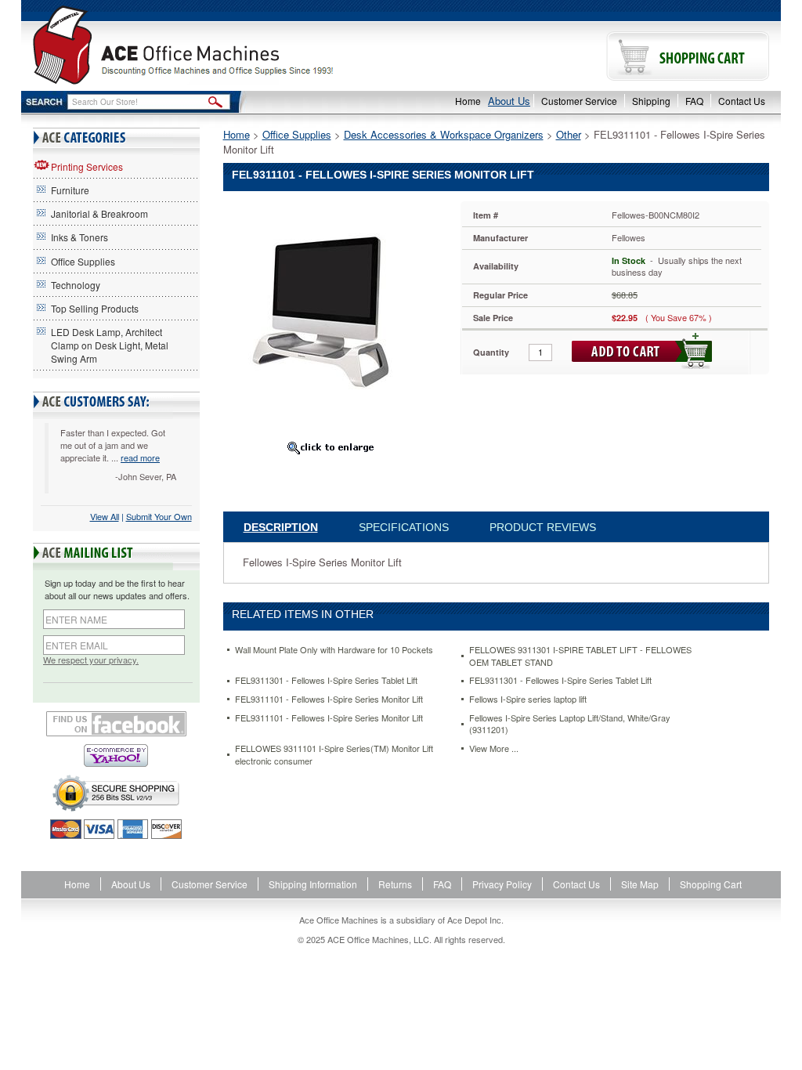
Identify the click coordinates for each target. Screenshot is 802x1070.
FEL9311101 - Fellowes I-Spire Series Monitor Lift (329, 699)
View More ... (493, 748)
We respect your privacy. (91, 660)
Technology (75, 284)
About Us (509, 100)
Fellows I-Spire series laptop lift (528, 699)
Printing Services (87, 166)
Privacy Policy (502, 884)
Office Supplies (83, 261)
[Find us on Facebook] (116, 723)
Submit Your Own (159, 516)
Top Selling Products (95, 308)
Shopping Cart (711, 884)
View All (104, 516)
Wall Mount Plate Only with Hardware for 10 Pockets (334, 650)
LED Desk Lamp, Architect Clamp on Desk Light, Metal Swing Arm (109, 345)
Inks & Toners (79, 237)
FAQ (694, 100)
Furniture (70, 190)
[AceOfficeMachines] (211, 45)
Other (568, 134)
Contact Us (741, 100)
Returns (395, 884)
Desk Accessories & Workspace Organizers (444, 134)
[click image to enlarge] (330, 447)
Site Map (640, 884)
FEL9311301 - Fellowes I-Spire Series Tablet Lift (326, 680)
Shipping (651, 100)
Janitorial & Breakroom (99, 213)
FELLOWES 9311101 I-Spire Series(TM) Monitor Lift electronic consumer (334, 755)
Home (468, 100)
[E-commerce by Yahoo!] (116, 755)
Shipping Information (313, 884)
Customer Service (579, 100)
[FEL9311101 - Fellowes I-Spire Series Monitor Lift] (340, 316)
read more (140, 457)
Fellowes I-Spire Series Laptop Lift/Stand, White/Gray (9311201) (569, 724)
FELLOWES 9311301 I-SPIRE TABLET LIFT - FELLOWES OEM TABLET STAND (580, 656)
